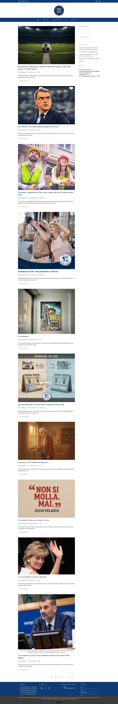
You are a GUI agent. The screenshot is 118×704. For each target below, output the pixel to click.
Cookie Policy (97, 697)
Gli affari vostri (42, 198)
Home (82, 687)
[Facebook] (41, 688)
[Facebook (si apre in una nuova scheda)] (96, 1)
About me (83, 689)
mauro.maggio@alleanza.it (69, 688)
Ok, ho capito (59, 701)
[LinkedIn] (49, 688)
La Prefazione (23, 336)
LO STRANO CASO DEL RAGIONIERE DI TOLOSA (38, 127)
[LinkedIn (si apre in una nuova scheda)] (99, 1)
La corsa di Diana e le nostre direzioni (32, 577)
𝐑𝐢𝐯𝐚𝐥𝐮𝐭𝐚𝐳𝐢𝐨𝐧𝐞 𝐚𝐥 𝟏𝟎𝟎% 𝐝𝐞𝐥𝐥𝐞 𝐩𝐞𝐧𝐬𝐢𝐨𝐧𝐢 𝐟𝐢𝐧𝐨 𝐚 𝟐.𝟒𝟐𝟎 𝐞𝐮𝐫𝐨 (38, 271)
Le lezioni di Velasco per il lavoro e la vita (33, 520)
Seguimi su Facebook (85, 26)
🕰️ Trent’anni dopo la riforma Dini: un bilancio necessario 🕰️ (41, 404)
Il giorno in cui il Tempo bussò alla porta (33, 462)
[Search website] (82, 20)
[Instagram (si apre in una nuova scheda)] (98, 1)
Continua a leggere (24, 81)
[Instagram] (45, 688)
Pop (39, 72)
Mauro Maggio (23, 72)
